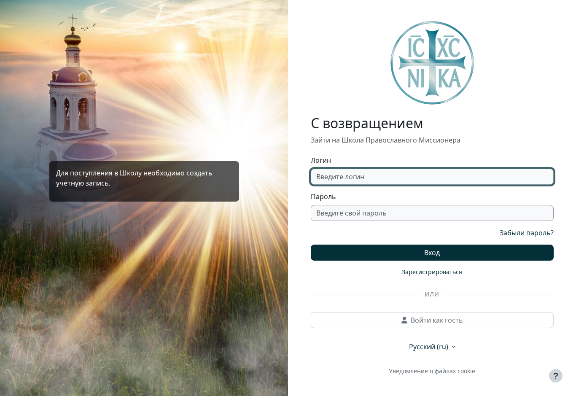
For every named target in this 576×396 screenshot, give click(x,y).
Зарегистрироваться (432, 272)
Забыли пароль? (527, 232)
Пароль (323, 196)
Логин (321, 160)
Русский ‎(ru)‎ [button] (429, 346)
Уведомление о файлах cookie (432, 371)
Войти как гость (437, 320)
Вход (432, 252)
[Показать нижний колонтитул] (556, 376)
